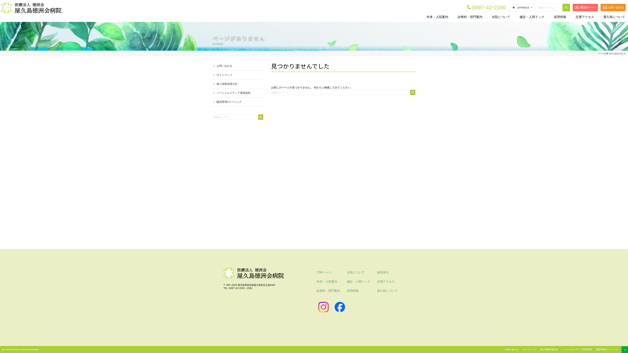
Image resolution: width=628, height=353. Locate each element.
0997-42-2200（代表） (241, 288)
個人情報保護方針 (227, 83)
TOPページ (324, 272)
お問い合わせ (616, 7)
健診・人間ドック (358, 281)
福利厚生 (383, 272)
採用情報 (353, 290)
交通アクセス (386, 281)
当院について (356, 272)
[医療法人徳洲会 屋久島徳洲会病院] (253, 281)
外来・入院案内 (327, 281)
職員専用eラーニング (229, 101)
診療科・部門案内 (328, 290)
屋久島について (387, 290)
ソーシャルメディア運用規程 (234, 92)
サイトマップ (224, 74)
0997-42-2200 (489, 7)
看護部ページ (588, 7)
